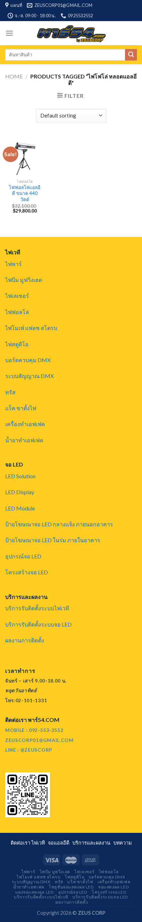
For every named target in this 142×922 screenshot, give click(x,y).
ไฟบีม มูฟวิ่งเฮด (23, 279)
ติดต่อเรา (21, 843)
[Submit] (131, 55)
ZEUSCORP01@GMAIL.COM (39, 740)
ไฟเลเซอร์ (17, 295)
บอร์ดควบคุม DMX (28, 360)
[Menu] (9, 33)
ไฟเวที (39, 843)
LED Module (20, 508)
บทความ (122, 843)
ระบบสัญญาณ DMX (29, 376)
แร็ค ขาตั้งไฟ (20, 408)
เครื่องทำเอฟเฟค (25, 424)
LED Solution (20, 476)
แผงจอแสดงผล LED (34, 892)
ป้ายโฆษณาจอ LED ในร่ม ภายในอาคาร (52, 540)
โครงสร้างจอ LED (26, 572)
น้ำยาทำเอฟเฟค (24, 440)
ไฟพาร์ (13, 264)
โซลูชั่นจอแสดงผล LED (71, 887)
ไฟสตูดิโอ (17, 344)
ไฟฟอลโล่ (17, 312)
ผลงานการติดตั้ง (24, 640)
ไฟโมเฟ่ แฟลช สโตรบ (31, 327)
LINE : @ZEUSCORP (28, 750)
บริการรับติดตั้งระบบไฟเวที (37, 608)
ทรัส (10, 392)
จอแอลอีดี (59, 843)
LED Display (19, 492)
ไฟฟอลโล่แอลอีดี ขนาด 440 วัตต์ (24, 193)
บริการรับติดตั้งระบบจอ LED (38, 624)
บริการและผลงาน (92, 843)
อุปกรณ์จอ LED (23, 556)
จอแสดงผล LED (113, 887)
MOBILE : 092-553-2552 (34, 730)
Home (14, 76)
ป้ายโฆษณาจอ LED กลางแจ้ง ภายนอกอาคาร (59, 524)
